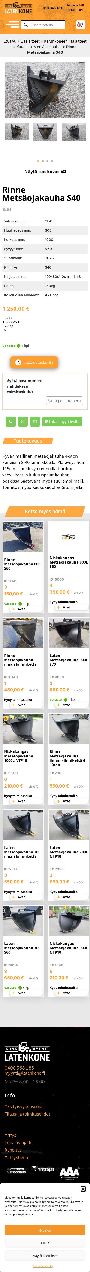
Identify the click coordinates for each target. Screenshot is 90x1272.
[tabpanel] (16, 130)
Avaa (21, 609)
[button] (83, 1188)
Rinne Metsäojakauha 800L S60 (23, 564)
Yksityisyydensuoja (23, 1106)
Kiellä (45, 1243)
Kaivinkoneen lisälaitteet (65, 41)
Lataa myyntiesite (63, 421)
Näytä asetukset (45, 1255)
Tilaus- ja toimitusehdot (27, 1114)
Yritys (10, 1135)
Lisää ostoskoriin (38, 362)
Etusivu (10, 41)
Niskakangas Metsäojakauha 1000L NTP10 (18, 756)
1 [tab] (38, 161)
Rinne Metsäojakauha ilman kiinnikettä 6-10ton (68, 758)
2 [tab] (42, 161)
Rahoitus (13, 1150)
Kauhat (23, 46)
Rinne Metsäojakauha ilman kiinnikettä (20, 660)
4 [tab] (52, 161)
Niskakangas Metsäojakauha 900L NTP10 (69, 948)
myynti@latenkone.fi (25, 1073)
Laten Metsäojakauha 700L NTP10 (69, 852)
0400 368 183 (19, 1068)
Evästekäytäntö (43, 1266)
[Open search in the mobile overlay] (45, 24)
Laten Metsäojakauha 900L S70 (69, 660)
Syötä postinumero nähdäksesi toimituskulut (24, 386)
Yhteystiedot (17, 1157)
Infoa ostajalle (19, 1142)
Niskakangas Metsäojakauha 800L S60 (69, 562)
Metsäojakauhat (47, 46)
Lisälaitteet (30, 41)
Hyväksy (45, 1230)
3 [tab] (47, 161)
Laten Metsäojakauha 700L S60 (23, 948)
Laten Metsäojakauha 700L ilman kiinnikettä (23, 852)
